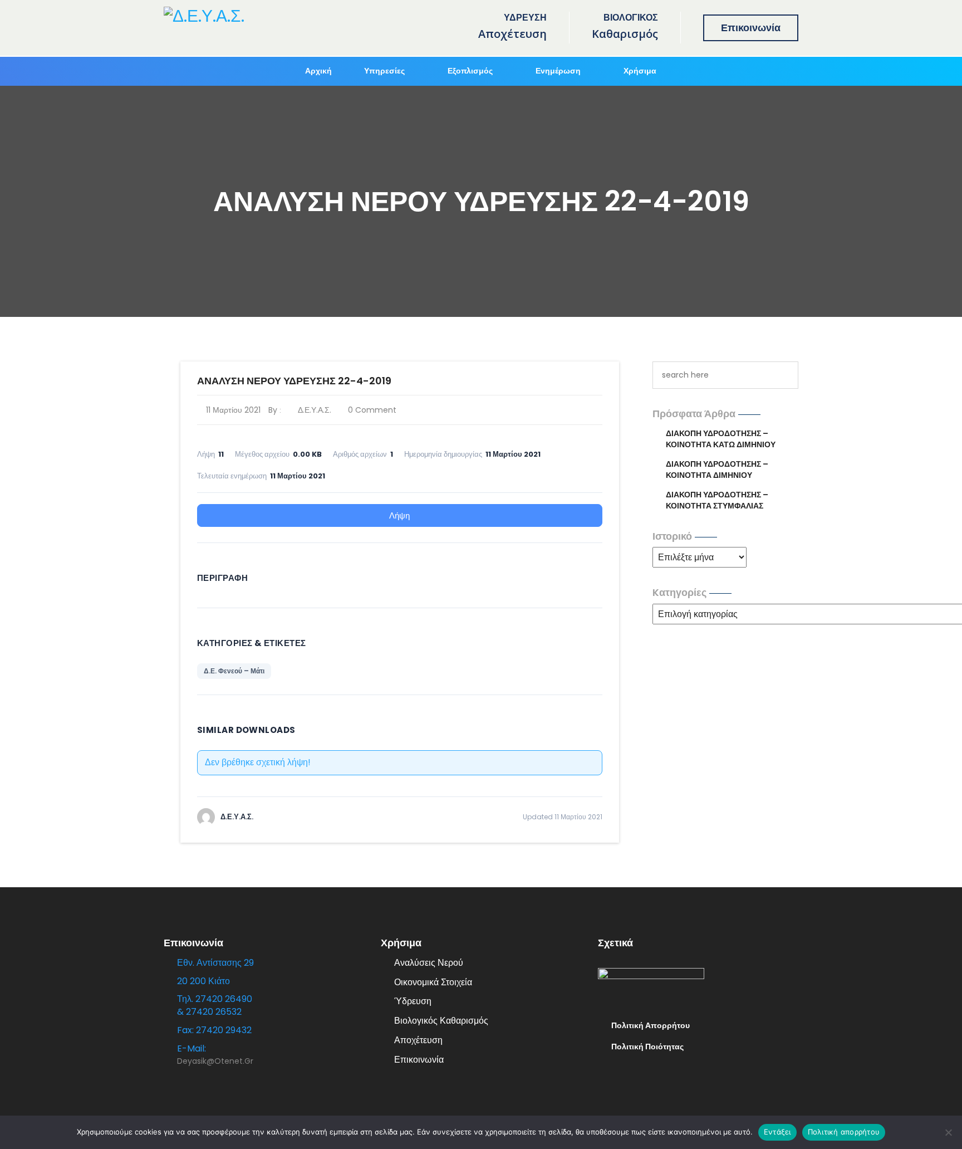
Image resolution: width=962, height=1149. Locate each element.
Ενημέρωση (558, 70)
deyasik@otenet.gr (215, 1061)
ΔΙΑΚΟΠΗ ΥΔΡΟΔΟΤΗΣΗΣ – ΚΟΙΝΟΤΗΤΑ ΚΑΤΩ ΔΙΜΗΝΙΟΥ (721, 439)
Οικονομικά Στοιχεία (433, 982)
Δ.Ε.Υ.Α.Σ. (313, 409)
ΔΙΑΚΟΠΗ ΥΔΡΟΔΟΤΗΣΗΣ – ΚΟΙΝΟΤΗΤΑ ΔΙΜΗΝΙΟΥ (717, 469)
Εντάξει (777, 1131)
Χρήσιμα (640, 70)
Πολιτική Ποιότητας (647, 1046)
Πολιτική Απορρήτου (650, 1025)
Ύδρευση (412, 1001)
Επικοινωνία (751, 28)
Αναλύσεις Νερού (428, 962)
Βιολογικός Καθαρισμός (441, 1020)
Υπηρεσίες (384, 70)
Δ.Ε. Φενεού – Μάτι (234, 671)
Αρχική (318, 70)
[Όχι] (948, 1132)
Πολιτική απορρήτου (844, 1131)
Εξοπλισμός (470, 70)
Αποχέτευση (418, 1040)
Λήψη (399, 515)
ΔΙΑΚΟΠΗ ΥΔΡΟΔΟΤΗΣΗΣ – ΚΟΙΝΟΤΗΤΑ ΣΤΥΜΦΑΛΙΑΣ (717, 500)
